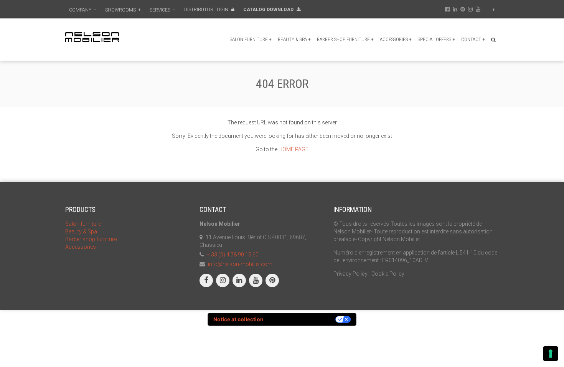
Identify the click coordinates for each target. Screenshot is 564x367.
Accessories (396, 39)
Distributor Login (206, 9)
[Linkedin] (239, 280)
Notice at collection (238, 319)
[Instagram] (222, 280)
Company (82, 10)
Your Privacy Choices (303, 319)
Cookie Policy (387, 274)
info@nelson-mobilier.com (240, 264)
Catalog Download (269, 9)
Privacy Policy (350, 274)
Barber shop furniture (345, 39)
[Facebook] (206, 280)
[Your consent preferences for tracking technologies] (550, 353)
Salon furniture (251, 39)
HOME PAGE (293, 149)
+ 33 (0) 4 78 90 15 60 (233, 254)
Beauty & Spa (294, 39)
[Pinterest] (272, 280)
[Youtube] (255, 280)
